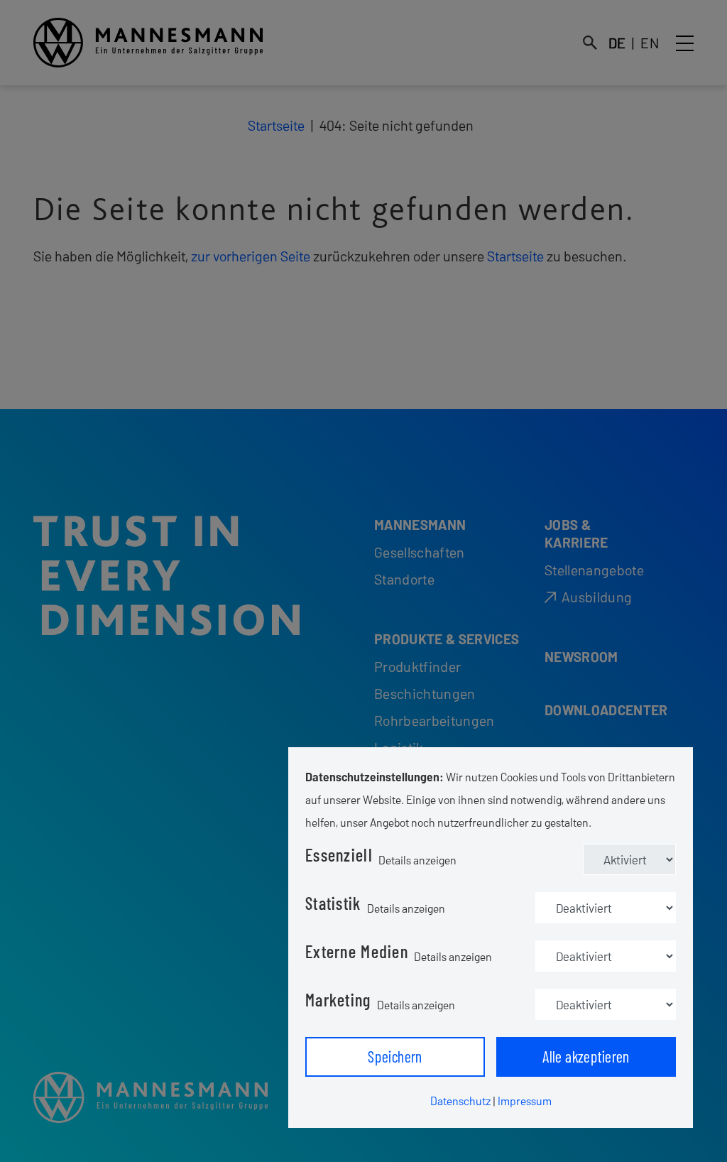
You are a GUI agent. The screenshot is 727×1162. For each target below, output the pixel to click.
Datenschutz (460, 1100)
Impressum (525, 1100)
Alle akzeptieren (586, 1056)
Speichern (395, 1056)
